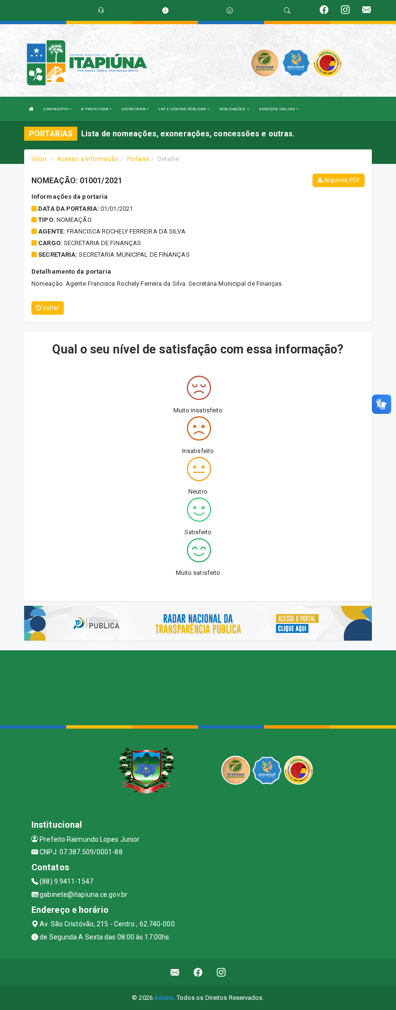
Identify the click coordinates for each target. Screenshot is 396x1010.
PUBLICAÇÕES (232, 109)
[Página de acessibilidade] (229, 10)
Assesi (164, 997)
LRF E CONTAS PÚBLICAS (182, 109)
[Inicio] (31, 109)
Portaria (138, 158)
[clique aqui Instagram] (221, 972)
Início (39, 158)
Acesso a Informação (87, 158)
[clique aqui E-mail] (175, 972)
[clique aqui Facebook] (198, 972)
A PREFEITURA (95, 109)
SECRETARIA (133, 109)
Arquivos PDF (341, 180)
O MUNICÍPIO (56, 109)
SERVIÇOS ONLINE (278, 109)
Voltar (50, 308)
